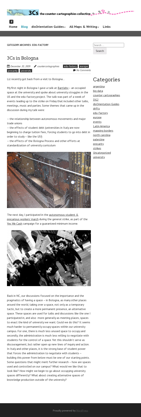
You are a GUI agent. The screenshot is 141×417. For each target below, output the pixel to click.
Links (107, 26)
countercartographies (48, 66)
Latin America (101, 126)
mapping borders (103, 130)
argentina (99, 86)
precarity (13, 70)
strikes (97, 148)
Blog (24, 26)
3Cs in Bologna (23, 58)
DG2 (96, 99)
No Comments (83, 70)
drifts (96, 108)
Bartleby (63, 88)
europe (84, 66)
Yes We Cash (14, 223)
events (97, 122)
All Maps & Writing (83, 26)
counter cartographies (106, 95)
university (26, 70)
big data (98, 91)
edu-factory (70, 66)
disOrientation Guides (47, 26)
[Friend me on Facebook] (11, 21)
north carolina (101, 135)
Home (13, 26)
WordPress (82, 410)
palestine (98, 139)
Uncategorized (102, 152)
